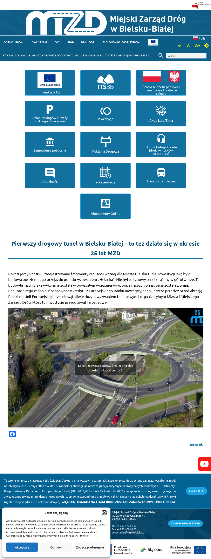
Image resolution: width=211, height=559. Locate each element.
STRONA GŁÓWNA (14, 55)
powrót (196, 444)
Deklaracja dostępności (121, 42)
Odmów (56, 547)
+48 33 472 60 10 (126, 525)
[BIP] (201, 5)
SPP (58, 42)
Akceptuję (22, 547)
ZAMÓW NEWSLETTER (185, 523)
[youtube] (204, 464)
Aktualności (13, 42)
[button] (104, 513)
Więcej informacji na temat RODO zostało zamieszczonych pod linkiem (118, 502)
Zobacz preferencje (90, 547)
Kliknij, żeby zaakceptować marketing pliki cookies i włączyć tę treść (105, 368)
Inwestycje (39, 42)
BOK (71, 42)
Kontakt (87, 42)
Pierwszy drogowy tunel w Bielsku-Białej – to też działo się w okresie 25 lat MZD (100, 55)
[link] (106, 22)
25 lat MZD (34, 55)
